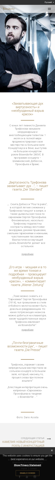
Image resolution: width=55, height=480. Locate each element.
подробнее (27, 254)
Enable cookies (27, 473)
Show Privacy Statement (27, 465)
